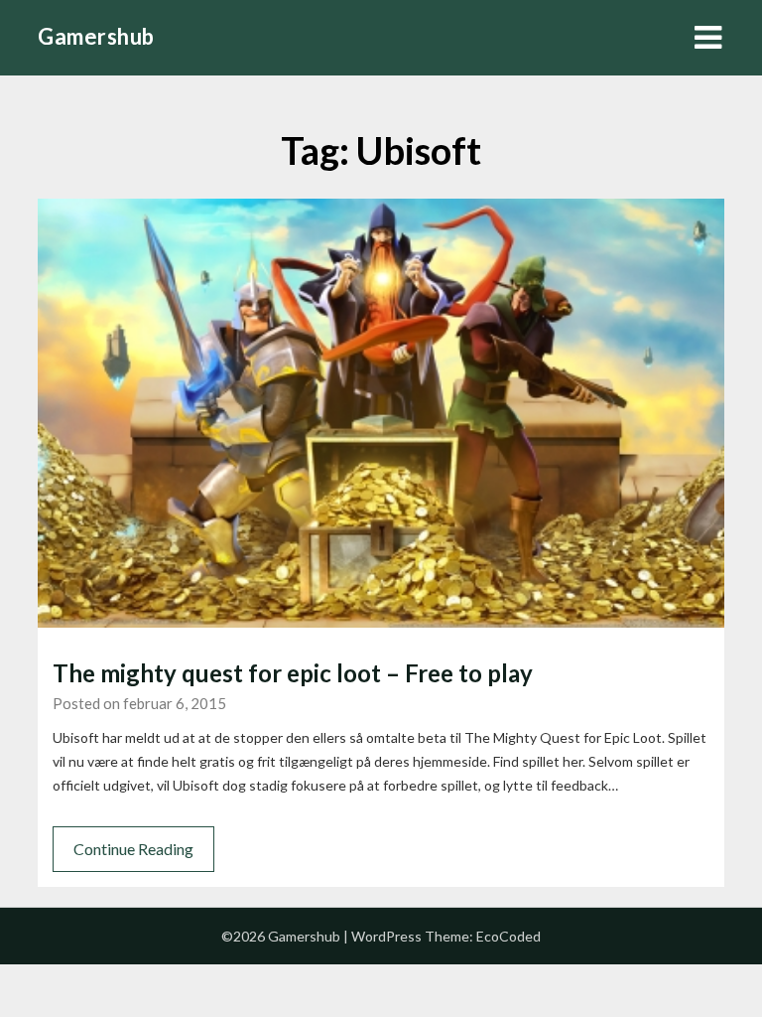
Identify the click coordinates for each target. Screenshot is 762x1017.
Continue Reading (133, 848)
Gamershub (96, 36)
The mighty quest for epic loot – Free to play (293, 672)
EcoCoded (508, 936)
